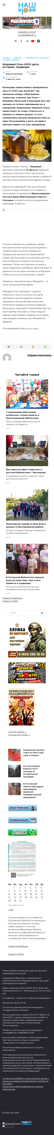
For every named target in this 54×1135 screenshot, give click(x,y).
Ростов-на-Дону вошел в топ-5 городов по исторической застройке (31, 771)
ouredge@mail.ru (27, 35)
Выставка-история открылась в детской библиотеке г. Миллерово (26, 471)
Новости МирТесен (13, 598)
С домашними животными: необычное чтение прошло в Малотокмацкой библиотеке (22, 415)
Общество (10, 132)
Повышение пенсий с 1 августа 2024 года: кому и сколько (34, 752)
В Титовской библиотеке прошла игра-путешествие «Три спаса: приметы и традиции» (25, 580)
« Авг (10, 909)
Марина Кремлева (39, 355)
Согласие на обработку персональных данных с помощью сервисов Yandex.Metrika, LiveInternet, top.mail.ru (26, 1081)
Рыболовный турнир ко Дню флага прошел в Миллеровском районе (26, 525)
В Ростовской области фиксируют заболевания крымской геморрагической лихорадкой (33, 790)
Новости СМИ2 (10, 601)
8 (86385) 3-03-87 (27, 32)
